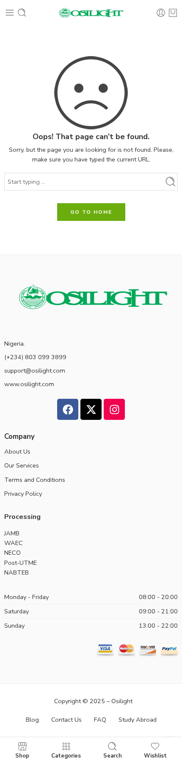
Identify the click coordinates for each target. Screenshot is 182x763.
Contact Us (66, 719)
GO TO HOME (91, 212)
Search (112, 755)
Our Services (21, 465)
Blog (32, 719)
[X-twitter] (91, 409)
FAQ (100, 719)
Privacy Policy (23, 493)
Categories (66, 755)
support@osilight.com (34, 370)
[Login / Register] (161, 13)
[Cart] (173, 13)
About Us (17, 451)
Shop (22, 755)
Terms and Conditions (34, 480)
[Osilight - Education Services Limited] (91, 13)
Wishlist (155, 755)
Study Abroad (138, 719)
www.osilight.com (29, 384)
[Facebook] (67, 409)
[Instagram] (114, 409)
